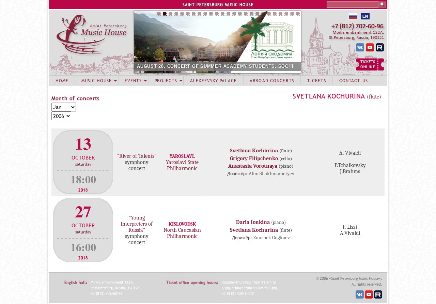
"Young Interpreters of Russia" (137, 224)
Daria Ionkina (253, 222)
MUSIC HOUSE (96, 80)
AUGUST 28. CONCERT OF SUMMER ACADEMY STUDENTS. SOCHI (215, 66)
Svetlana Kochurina (329, 96)
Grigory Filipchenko (254, 158)
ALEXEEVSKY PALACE (213, 80)
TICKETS (316, 80)
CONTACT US (353, 80)
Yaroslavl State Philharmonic (182, 165)
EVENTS (133, 80)
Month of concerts (75, 98)
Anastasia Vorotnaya (252, 166)
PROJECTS (166, 80)
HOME (62, 80)
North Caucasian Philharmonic (182, 233)
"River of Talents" (136, 156)
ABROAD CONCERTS (272, 80)
